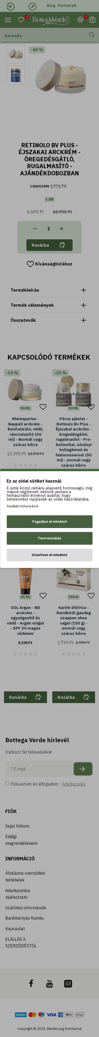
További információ (22, 506)
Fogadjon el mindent (49, 521)
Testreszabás (49, 538)
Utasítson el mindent (49, 555)
